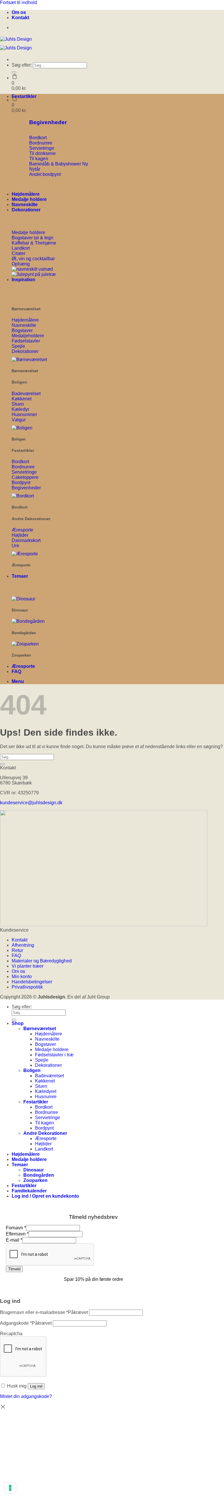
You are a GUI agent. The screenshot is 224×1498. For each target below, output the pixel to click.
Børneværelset (39, 1028)
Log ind (36, 1386)
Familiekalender (29, 1190)
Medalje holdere (29, 199)
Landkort (44, 1148)
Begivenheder (48, 122)
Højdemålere (26, 194)
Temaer (20, 576)
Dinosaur (33, 1169)
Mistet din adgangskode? (26, 1396)
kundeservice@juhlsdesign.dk (31, 802)
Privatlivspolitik (27, 987)
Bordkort (43, 1107)
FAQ (16, 671)
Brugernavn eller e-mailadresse (44, 1312)
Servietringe (47, 1117)
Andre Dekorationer (45, 1133)
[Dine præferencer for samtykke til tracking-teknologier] (10, 1487)
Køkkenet (45, 1080)
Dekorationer (26, 209)
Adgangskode (26, 1323)
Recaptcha (11, 1333)
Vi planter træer (27, 966)
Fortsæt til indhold (18, 2)
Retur (17, 950)
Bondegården (38, 1175)
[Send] (14, 72)
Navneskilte (25, 204)
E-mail (14, 1239)
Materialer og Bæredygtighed (42, 960)
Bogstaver (45, 1044)
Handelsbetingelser (32, 981)
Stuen (41, 1086)
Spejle (41, 1059)
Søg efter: (22, 65)
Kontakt (20, 17)
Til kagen (44, 1122)
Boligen (32, 1070)
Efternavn (17, 1233)
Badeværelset (49, 1075)
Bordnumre (46, 1112)
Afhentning (23, 945)
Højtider (43, 1143)
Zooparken (35, 1180)
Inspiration (23, 279)
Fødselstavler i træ (54, 1054)
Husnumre (46, 1096)
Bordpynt (44, 1128)
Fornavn (16, 1227)
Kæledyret (45, 1091)
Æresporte (23, 666)
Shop (18, 1023)
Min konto (22, 976)
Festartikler (24, 96)
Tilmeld (14, 1269)
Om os (19, 12)
